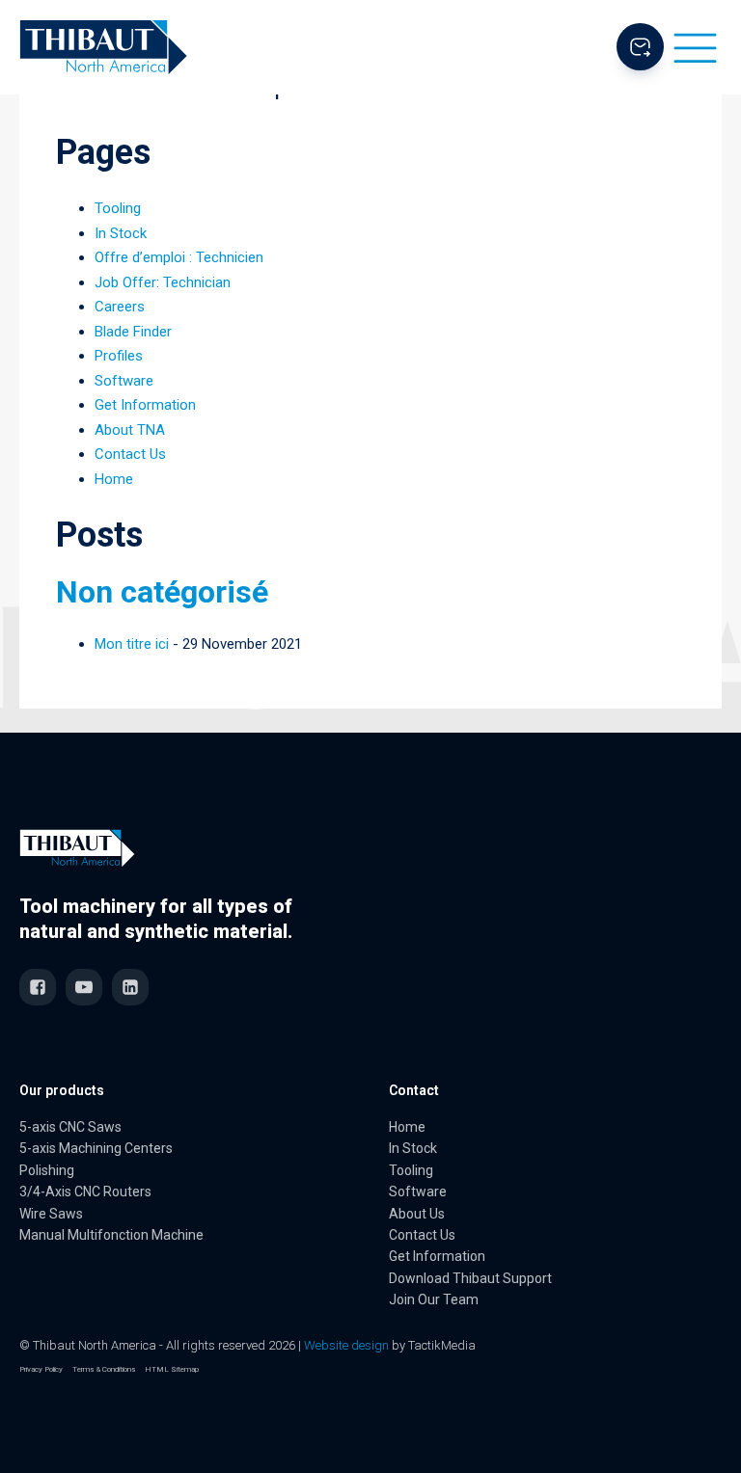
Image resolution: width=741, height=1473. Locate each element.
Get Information (145, 405)
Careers (120, 306)
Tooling (118, 208)
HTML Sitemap (172, 1369)
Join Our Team (434, 1299)
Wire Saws (51, 1213)
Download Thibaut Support (470, 1278)
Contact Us (130, 454)
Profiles (119, 355)
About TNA (130, 430)
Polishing (46, 1170)
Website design (346, 1345)
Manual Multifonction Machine (111, 1235)
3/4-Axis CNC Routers (85, 1191)
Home (114, 479)
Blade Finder (133, 331)
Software (124, 380)
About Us (417, 1213)
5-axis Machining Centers (96, 1148)
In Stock (121, 233)
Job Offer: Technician (163, 282)
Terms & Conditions (103, 1369)
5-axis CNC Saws (70, 1127)
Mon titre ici (132, 644)
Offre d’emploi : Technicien (179, 257)
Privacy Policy (41, 1369)
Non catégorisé (162, 592)
